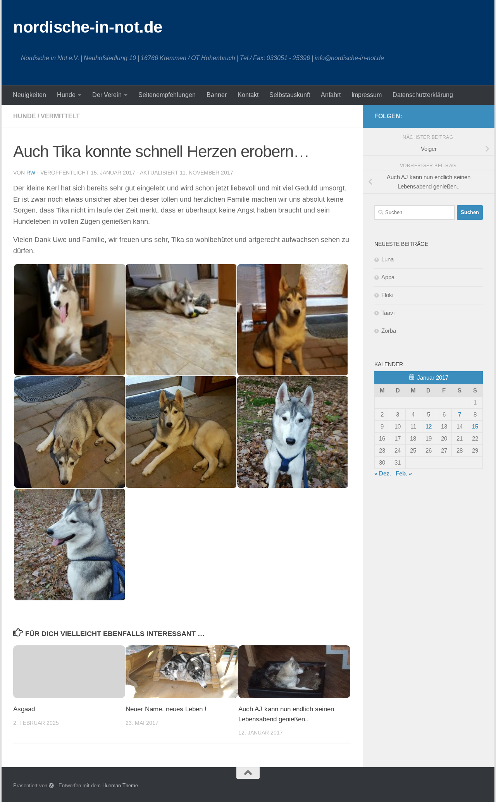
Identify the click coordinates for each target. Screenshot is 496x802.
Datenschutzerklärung (423, 95)
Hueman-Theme (120, 785)
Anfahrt (331, 95)
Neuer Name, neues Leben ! (166, 709)
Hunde (66, 95)
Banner (217, 95)
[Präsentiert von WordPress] (51, 785)
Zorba (388, 330)
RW (30, 172)
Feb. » (404, 473)
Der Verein (107, 95)
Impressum (366, 95)
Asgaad (24, 709)
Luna (387, 259)
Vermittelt (60, 116)
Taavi (387, 312)
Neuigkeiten (29, 95)
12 (428, 426)
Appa (387, 277)
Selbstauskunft (289, 95)
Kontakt (248, 95)
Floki (387, 295)
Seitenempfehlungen (167, 95)
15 (475, 426)
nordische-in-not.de (87, 27)
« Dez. (382, 473)
